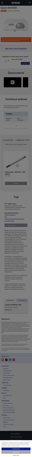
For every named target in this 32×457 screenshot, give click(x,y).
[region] (16, 448)
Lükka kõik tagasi (16, 452)
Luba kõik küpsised (16, 448)
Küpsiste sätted (16, 455)
